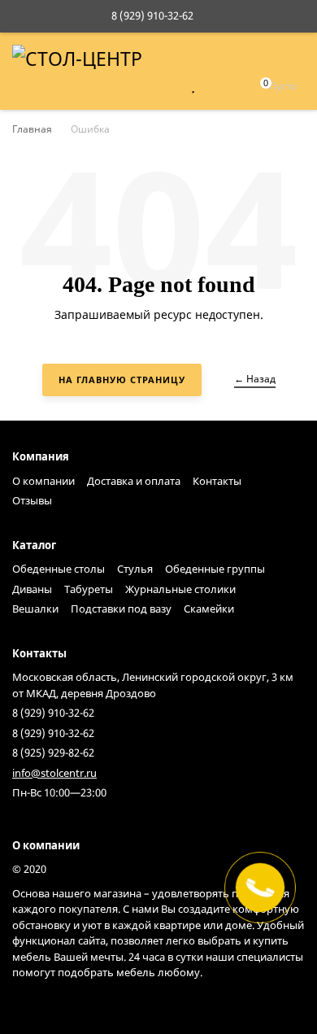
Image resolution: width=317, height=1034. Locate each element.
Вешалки (35, 608)
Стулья (135, 568)
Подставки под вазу (121, 608)
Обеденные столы (58, 568)
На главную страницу (122, 379)
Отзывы (32, 500)
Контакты (217, 480)
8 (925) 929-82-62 (53, 752)
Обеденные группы (215, 568)
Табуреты (88, 589)
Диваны (32, 589)
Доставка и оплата (133, 480)
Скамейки (209, 608)
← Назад (255, 379)
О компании (43, 480)
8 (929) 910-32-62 (152, 15)
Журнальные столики (180, 589)
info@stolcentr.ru (54, 773)
